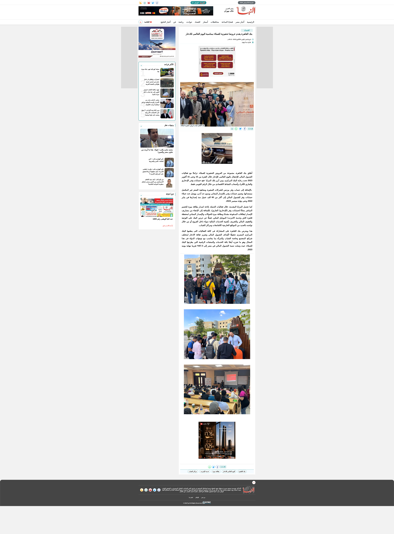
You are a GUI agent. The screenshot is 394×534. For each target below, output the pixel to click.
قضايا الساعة (227, 22)
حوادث (189, 22)
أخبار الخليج (166, 22)
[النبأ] (245, 11)
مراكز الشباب (193, 471)
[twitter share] (240, 128)
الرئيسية (250, 22)
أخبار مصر (240, 22)
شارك (249, 128)
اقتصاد (197, 22)
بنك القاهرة (242, 471)
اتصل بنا (191, 497)
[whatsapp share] (236, 128)
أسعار (205, 22)
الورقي (196, 2)
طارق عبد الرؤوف (246, 42)
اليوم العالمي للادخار (229, 471)
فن (174, 22)
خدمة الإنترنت (205, 471)
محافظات (215, 22)
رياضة (181, 22)
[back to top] (253, 482)
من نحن (203, 497)
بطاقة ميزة (216, 471)
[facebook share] (244, 128)
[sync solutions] (207, 503)
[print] (232, 128)
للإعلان (197, 497)
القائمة (147, 22)
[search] (141, 22)
